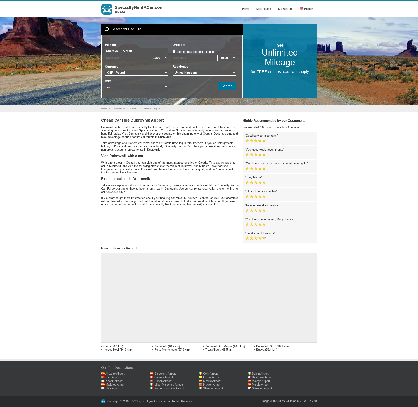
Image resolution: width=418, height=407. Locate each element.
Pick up (110, 44)
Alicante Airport (115, 373)
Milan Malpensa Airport (168, 384)
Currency (111, 66)
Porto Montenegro (165, 349)
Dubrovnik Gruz (266, 346)
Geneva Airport (163, 377)
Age (108, 80)
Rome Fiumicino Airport (169, 388)
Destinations (264, 8)
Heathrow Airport (262, 377)
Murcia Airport (260, 384)
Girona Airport (211, 377)
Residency (180, 66)
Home (245, 8)
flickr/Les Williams (284, 401)
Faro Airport (113, 377)
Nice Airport (113, 388)
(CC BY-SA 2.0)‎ (307, 401)
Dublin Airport (260, 373)
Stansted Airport (262, 388)
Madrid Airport (212, 381)
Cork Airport (210, 373)
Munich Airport (212, 384)
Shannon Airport (213, 388)
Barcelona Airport (165, 373)
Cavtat (107, 346)
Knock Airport (114, 381)
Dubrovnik (160, 346)
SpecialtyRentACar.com (139, 7)
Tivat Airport (213, 349)
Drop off (179, 44)
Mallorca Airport (115, 384)
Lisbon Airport (163, 381)
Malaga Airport (261, 381)
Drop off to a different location (195, 51)
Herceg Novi (111, 349)
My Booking (285, 8)
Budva (260, 349)
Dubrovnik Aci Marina (218, 346)
